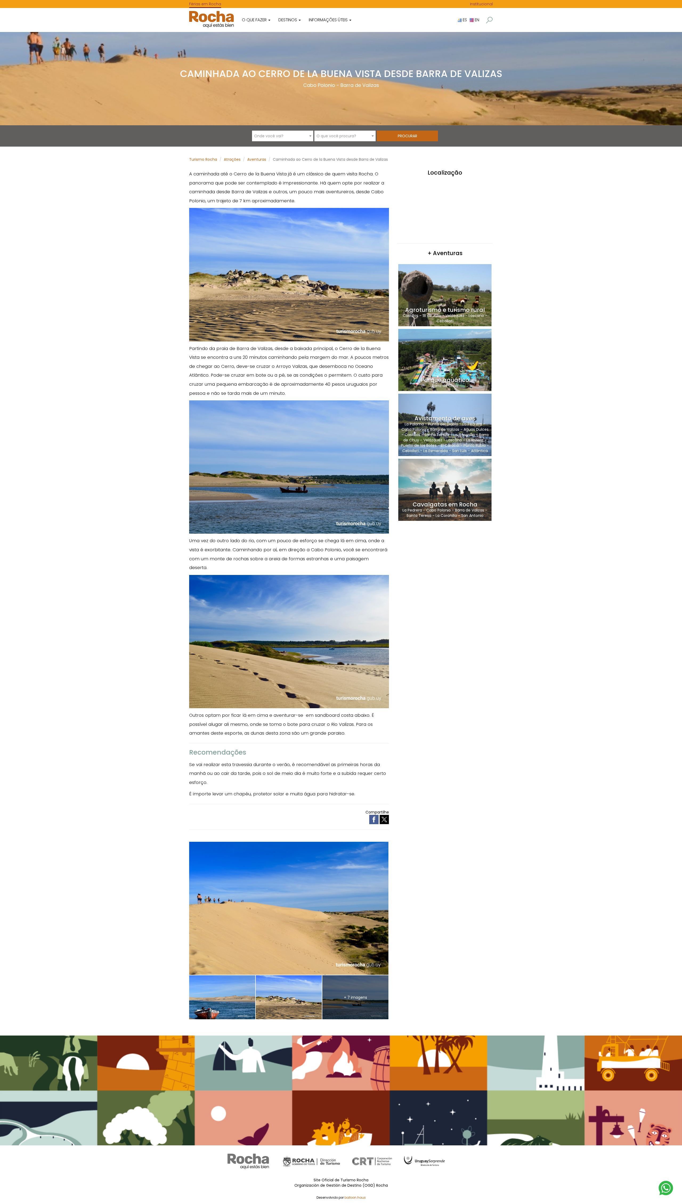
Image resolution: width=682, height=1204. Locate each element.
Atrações (232, 159)
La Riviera (474, 440)
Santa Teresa (436, 434)
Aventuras (256, 159)
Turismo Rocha (203, 159)
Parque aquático (445, 380)
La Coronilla (464, 434)
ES (464, 20)
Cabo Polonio (319, 85)
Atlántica (479, 450)
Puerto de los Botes (419, 445)
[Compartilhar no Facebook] (374, 819)
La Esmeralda (435, 450)
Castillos (410, 315)
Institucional (481, 4)
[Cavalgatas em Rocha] (445, 489)
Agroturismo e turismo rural (445, 310)
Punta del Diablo (443, 424)
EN (476, 20)
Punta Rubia (475, 445)
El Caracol (450, 445)
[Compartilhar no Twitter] (384, 819)
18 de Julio (432, 315)
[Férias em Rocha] (211, 19)
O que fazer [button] (255, 20)
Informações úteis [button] (329, 20)
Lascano (476, 315)
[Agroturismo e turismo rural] (445, 294)
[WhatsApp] (666, 1187)
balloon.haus (355, 1197)
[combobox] (282, 136)
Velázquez (454, 315)
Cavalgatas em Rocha (445, 504)
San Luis (459, 450)
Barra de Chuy (445, 385)
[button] (489, 20)
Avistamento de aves (445, 418)
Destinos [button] (288, 20)
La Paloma (414, 424)
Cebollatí (445, 321)
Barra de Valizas (359, 85)
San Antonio (472, 515)
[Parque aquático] (445, 360)
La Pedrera (472, 424)
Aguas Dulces (476, 429)
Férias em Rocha (205, 4)
